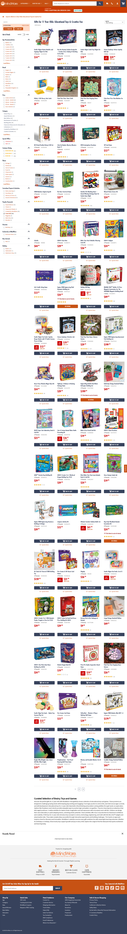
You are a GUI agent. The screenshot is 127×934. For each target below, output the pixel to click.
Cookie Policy (93, 915)
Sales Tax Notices (48, 913)
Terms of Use (93, 902)
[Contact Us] (112, 3)
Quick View (45, 72)
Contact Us (46, 900)
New (4, 905)
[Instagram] (122, 888)
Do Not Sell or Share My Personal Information (103, 910)
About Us (67, 905)
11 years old (9, 29)
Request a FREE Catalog (27, 907)
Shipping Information (49, 905)
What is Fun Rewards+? (49, 923)
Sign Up (57, 888)
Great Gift (19, 29)
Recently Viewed (8, 833)
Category (5, 902)
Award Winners (7, 907)
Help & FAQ (46, 910)
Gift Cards (23, 900)
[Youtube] (117, 888)
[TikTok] (112, 888)
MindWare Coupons (25, 905)
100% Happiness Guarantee (73, 900)
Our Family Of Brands (71, 902)
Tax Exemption (47, 915)
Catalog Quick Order (26, 902)
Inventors (67, 910)
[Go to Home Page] (3, 17)
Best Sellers (6, 910)
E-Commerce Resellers (96, 913)
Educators (5, 913)
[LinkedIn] (102, 888)
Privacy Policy (94, 900)
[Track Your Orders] (107, 3)
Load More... (7, 63)
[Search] (100, 3)
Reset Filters (25, 25)
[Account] (117, 3)
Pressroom (68, 913)
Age (4, 900)
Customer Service (48, 902)
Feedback (125, 468)
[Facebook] (97, 888)
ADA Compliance (47, 918)
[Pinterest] (107, 888)
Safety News (93, 907)
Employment (68, 915)
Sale (4, 915)
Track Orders (46, 907)
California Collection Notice (98, 905)
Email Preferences (48, 920)
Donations (68, 907)
